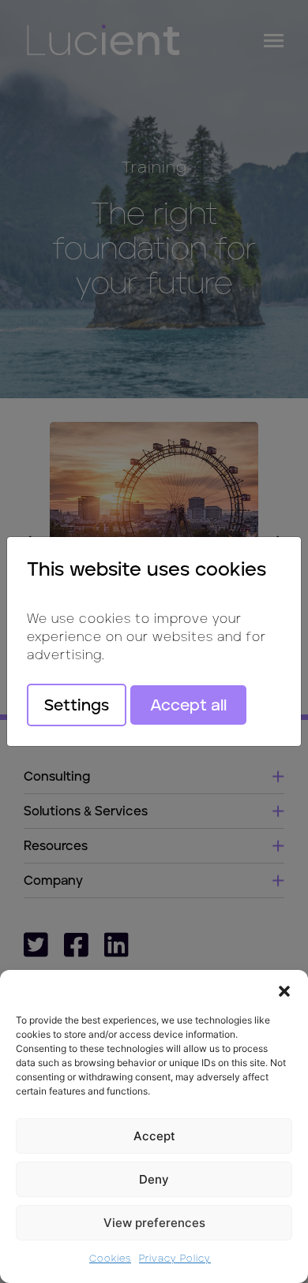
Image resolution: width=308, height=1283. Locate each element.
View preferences (154, 1222)
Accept (154, 1135)
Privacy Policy (175, 1258)
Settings (76, 705)
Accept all (188, 705)
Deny (154, 1179)
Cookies (110, 1258)
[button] (284, 990)
